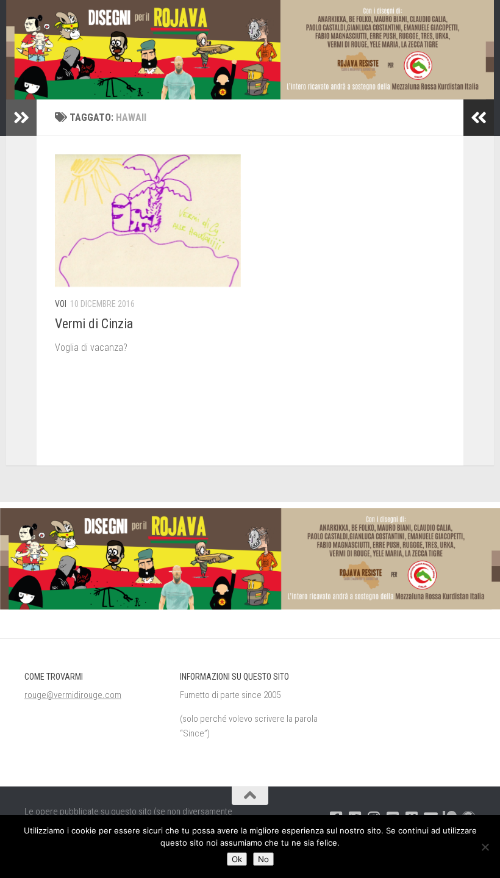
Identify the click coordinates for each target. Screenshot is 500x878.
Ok (237, 859)
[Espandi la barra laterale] (21, 117)
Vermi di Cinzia (94, 323)
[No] (485, 847)
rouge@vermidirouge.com (72, 694)
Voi (60, 304)
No (263, 859)
